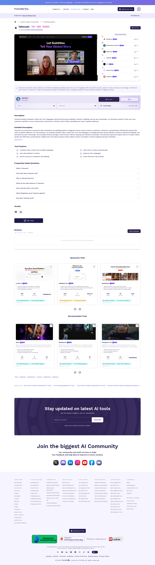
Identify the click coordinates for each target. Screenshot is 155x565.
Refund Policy (18, 520)
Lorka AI (39, 377)
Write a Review (134, 231)
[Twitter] (57, 552)
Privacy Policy (18, 517)
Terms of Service (19, 514)
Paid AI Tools (130, 509)
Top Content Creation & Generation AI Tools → (92, 385)
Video (33, 26)
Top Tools (17, 490)
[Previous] (75, 309)
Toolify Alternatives (51, 503)
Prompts (16, 498)
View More (18, 140)
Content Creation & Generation (29, 22)
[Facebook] (75, 552)
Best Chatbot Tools (116, 509)
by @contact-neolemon (64, 302)
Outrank (48, 556)
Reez (16, 377)
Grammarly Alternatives (52, 492)
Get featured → (136, 15)
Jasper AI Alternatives (101, 488)
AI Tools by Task (36, 479)
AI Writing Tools (34, 482)
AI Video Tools (34, 488)
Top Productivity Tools (85, 501)
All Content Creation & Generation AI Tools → (38, 385)
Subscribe (97, 420)
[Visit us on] (99, 462)
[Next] (80, 309)
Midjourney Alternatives (52, 485)
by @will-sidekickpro (20, 302)
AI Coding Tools (34, 485)
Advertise (66, 9)
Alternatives (51, 479)
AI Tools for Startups (68, 501)
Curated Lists (116, 479)
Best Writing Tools (116, 482)
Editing (39, 26)
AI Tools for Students (68, 493)
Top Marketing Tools (84, 493)
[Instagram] (79, 552)
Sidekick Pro (47, 377)
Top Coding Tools (83, 485)
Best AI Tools (66, 482)
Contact (55, 556)
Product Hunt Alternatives (53, 505)
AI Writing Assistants (49, 22)
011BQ (82, 560)
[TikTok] (84, 552)
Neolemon (55, 377)
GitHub (16, 504)
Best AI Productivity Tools (69, 490)
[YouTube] (88, 552)
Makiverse (22, 377)
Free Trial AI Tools (132, 506)
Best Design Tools (115, 498)
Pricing (16, 506)
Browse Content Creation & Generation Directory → (124, 385)
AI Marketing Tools (35, 496)
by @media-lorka (105, 365)
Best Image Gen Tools (117, 490)
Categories (55, 9)
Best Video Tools (115, 493)
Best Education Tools (116, 512)
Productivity (46, 26)
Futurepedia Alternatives (53, 495)
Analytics (129, 493)
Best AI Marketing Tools (69, 488)
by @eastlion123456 (63, 365)
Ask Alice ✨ (130, 490)
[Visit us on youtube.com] (84, 462)
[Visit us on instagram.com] (77, 462)
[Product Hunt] (72, 539)
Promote (62, 556)
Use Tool (136, 27)
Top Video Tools (83, 490)
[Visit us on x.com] (56, 462)
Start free (69, 2)
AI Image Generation (35, 498)
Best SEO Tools (115, 485)
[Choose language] (95, 552)
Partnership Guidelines (20, 522)
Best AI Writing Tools (29, 15)
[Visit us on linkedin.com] (70, 462)
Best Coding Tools (115, 488)
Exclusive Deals (76, 9)
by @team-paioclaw (106, 302)
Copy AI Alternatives (100, 490)
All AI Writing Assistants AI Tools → (65, 385)
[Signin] (139, 9)
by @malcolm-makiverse (21, 365)
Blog (92, 9)
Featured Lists (100, 479)
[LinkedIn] (66, 552)
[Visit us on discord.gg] (63, 462)
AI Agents (86, 9)
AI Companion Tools (35, 504)
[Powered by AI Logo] (21, 9)
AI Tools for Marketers (69, 496)
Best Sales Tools (115, 506)
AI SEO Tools (33, 493)
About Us (16, 501)
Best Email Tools (115, 504)
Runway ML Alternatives (101, 501)
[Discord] (62, 552)
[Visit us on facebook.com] (91, 462)
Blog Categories (131, 485)
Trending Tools (18, 485)
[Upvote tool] (51, 266)
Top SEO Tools (82, 496)
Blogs (128, 482)
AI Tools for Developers (69, 498)
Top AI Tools (83, 479)
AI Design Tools (34, 490)
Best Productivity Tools (117, 501)
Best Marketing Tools (116, 496)
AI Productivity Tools (35, 501)
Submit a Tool (18, 512)
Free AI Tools (18, 488)
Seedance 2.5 (31, 377)
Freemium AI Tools (132, 503)
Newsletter (17, 496)
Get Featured (18, 482)
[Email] (71, 552)
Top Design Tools (83, 498)
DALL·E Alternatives (100, 498)
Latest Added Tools (132, 488)
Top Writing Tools (83, 482)
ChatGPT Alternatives (52, 482)
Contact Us (17, 509)
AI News (16, 493)
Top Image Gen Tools (84, 488)
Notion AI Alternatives (100, 496)
